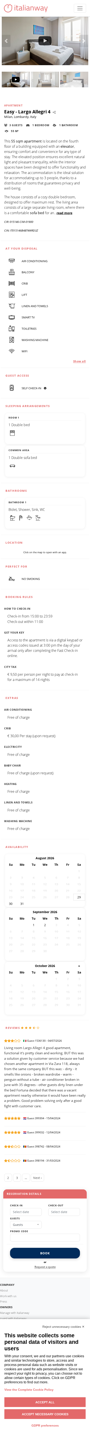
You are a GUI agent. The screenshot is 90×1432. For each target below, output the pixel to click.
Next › (37, 1178)
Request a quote (45, 1267)
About (4, 1290)
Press (3, 1301)
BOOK (45, 1253)
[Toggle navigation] (80, 8)
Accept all (45, 1402)
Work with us (8, 1296)
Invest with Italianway (13, 1318)
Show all (79, 361)
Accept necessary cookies (45, 1414)
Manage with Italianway (14, 1313)
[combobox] (26, 1225)
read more (64, 213)
